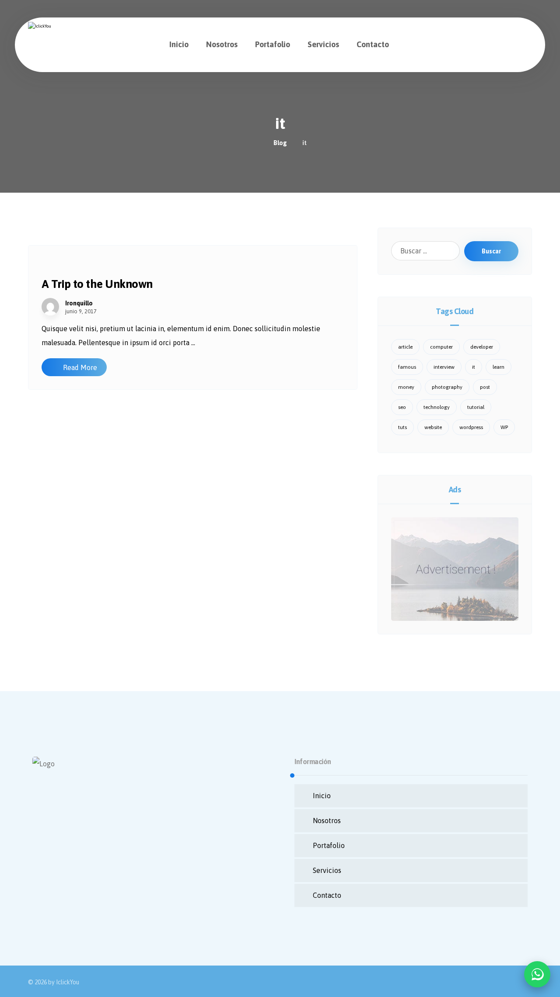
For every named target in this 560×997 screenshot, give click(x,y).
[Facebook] (41, 875)
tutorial (475, 407)
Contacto (327, 895)
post (485, 387)
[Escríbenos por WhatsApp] (537, 974)
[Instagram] (58, 875)
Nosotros (327, 820)
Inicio (322, 796)
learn (498, 367)
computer (441, 347)
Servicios (327, 870)
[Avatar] (50, 306)
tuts (402, 427)
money (406, 387)
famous (407, 367)
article (405, 347)
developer (481, 347)
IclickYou (67, 982)
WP (504, 427)
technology (437, 407)
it (473, 367)
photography (447, 387)
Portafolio (329, 845)
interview (444, 367)
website (433, 427)
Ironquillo (79, 303)
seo (402, 407)
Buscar (491, 251)
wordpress (471, 427)
